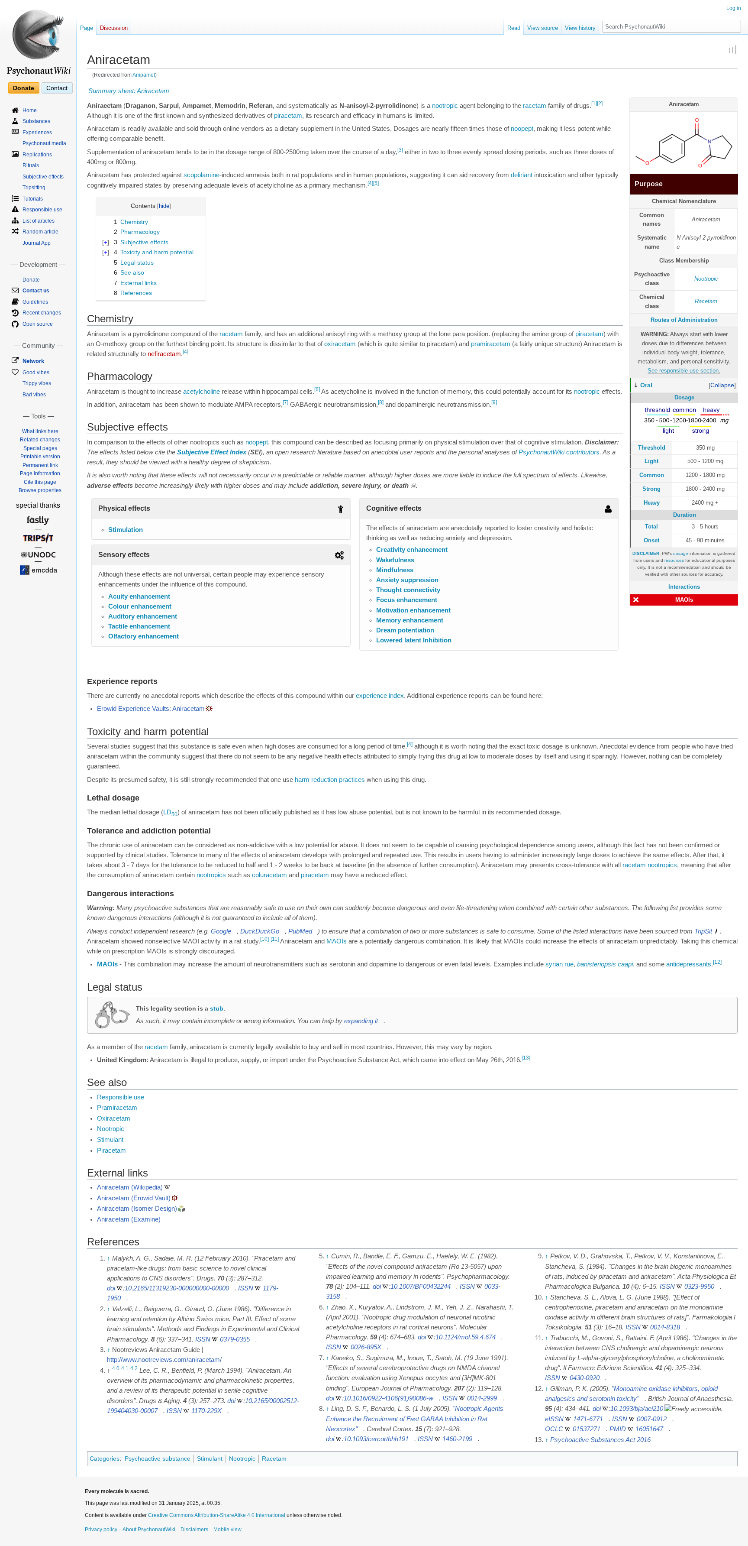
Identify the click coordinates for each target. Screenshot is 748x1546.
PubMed (300, 931)
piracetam (288, 115)
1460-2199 (457, 1439)
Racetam (706, 301)
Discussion (114, 28)
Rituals (31, 165)
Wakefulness (395, 560)
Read (513, 28)
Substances (36, 121)
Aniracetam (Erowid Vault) (134, 1198)
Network (33, 361)
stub (216, 1008)
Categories (104, 1458)
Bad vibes (34, 395)
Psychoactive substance (157, 1458)
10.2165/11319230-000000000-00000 (177, 1288)
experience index (380, 695)
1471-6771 (588, 1419)
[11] (275, 939)
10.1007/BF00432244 (420, 1286)
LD (170, 812)
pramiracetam (490, 343)
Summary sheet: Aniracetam (128, 91)
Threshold (651, 447)
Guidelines (35, 302)
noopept (522, 128)
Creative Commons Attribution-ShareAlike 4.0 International (216, 1515)
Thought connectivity (408, 590)
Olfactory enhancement (143, 636)
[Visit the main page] (38, 39)
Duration (684, 515)
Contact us (36, 291)
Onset (651, 540)
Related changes (40, 440)
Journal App (37, 243)
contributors (583, 452)
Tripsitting (34, 188)
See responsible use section (683, 370)
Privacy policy (101, 1530)
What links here (40, 431)
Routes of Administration (684, 320)
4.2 (134, 1368)
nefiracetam (164, 353)
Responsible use (120, 1097)
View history (580, 28)
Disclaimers (194, 1530)
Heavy (652, 502)
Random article (40, 232)
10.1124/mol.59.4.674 (465, 1337)
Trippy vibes (37, 383)
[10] (264, 939)
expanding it (361, 1021)
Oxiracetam (113, 1118)
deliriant (521, 175)
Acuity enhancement (139, 596)
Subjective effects (43, 177)
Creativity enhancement (412, 549)
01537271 (586, 1429)
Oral (646, 385)
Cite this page (40, 482)
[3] (400, 150)
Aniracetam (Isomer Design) (137, 1208)
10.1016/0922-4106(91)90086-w (388, 1398)
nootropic (445, 105)
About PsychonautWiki (149, 1530)
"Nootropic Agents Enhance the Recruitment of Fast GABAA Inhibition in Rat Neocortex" (414, 1418)
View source (542, 28)
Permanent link (40, 465)
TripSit (703, 931)
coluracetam (269, 875)
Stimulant (110, 1139)
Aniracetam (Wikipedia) (130, 1187)
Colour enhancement (139, 606)
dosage (680, 553)
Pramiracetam (117, 1107)
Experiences (37, 133)
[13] (526, 1058)
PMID (617, 1429)
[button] (722, 385)
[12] (717, 962)
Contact (57, 87)
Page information (40, 473)
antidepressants (688, 964)
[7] (285, 402)
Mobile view (227, 1530)
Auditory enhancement (142, 616)
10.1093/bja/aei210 (636, 1408)
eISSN (554, 1419)
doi (111, 1288)
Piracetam (111, 1150)
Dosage (684, 397)
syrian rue (559, 964)
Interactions (684, 586)
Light (651, 461)
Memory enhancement (409, 620)
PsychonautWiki (541, 452)
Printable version (40, 457)
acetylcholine (201, 391)
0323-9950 (699, 1286)
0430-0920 (585, 1377)
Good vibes (36, 372)
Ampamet (143, 75)
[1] (594, 103)
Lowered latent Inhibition (413, 640)
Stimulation (125, 529)
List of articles (39, 221)
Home (30, 110)
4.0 (115, 1368)
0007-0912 (652, 1419)
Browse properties (40, 490)
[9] (494, 402)
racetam (534, 105)
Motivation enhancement (413, 610)
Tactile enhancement (139, 626)
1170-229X (206, 1410)
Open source (38, 324)
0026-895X (366, 1347)
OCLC (554, 1429)
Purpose (649, 184)
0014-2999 (482, 1398)
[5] (376, 183)
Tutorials (33, 199)
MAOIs (684, 599)
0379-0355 (235, 1339)
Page (86, 28)
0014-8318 (665, 1327)
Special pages (40, 448)
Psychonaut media (44, 143)
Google (221, 931)
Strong (651, 489)
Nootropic (706, 278)
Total (651, 526)
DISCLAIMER (645, 553)
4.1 (125, 1368)
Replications (37, 155)
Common (651, 475)
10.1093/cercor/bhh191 (376, 1439)
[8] (381, 402)
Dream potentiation (405, 630)
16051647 (649, 1429)
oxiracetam (340, 343)
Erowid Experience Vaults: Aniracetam (151, 708)
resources (674, 560)
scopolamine (201, 175)
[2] (600, 103)
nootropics (662, 865)
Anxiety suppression (407, 580)
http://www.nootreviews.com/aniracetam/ (164, 1359)
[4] (370, 183)
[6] (317, 389)
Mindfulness (394, 570)
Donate (23, 87)
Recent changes (42, 313)
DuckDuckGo (259, 931)
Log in (733, 8)
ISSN (245, 1288)
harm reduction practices (330, 779)
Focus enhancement (406, 599)
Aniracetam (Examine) (129, 1219)
